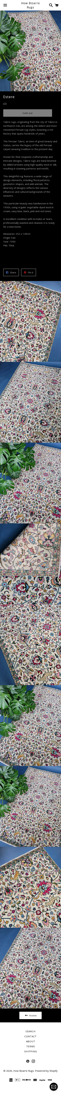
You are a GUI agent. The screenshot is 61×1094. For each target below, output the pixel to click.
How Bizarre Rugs (30, 5)
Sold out (28, 113)
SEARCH (31, 1031)
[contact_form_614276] (54, 1087)
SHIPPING (30, 1051)
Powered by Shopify (46, 1070)
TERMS (30, 1046)
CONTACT (30, 1036)
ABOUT (30, 1041)
